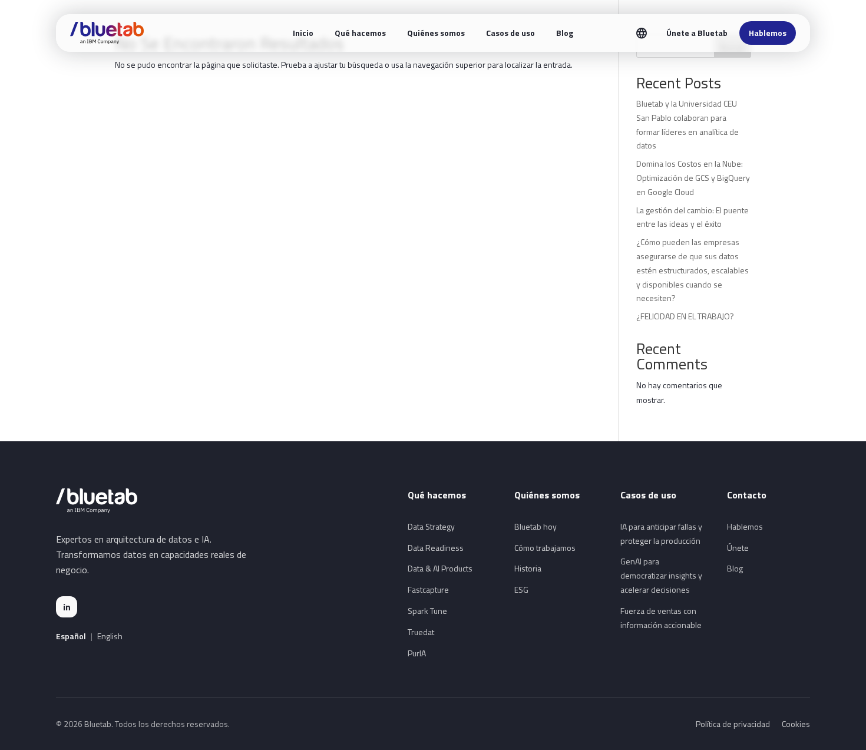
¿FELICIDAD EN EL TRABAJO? (685, 316)
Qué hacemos (360, 33)
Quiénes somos (436, 33)
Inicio (303, 33)
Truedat (421, 632)
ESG (521, 589)
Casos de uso (510, 33)
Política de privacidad (733, 724)
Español (71, 636)
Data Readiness (436, 547)
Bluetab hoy (535, 526)
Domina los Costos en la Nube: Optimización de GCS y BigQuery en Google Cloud (693, 177)
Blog (564, 33)
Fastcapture (428, 589)
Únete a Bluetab (697, 33)
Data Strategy (431, 526)
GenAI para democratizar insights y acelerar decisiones (661, 575)
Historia (527, 568)
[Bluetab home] (107, 33)
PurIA (417, 653)
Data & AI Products (440, 568)
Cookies (796, 724)
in (67, 607)
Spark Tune (427, 610)
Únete (738, 547)
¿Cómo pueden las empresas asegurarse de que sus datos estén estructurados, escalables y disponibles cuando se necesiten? (692, 270)
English (110, 636)
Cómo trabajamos (545, 547)
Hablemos (767, 33)
